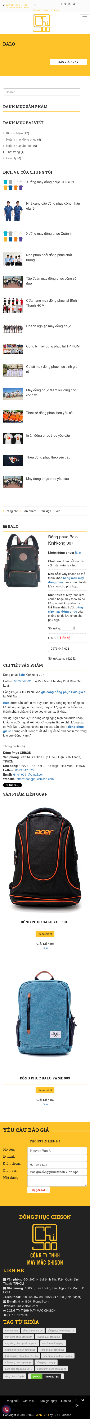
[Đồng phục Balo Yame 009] (45, 1016)
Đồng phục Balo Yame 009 (45, 1078)
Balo (57, 511)
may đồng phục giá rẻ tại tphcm (21, 1343)
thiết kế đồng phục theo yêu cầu (21, 1355)
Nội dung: (11, 1177)
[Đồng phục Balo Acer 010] (45, 859)
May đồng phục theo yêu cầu (47, 478)
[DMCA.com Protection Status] (46, 1376)
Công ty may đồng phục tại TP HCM (53, 346)
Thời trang (13, 152)
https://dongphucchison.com (35, 779)
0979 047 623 (60, 648)
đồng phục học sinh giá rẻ (61, 1330)
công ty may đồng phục (52, 1349)
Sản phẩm (29, 511)
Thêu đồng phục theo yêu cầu (48, 457)
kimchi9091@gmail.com (28, 774)
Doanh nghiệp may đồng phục (48, 326)
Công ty (11, 158)
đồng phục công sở (32, 1330)
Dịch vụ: (10, 1170)
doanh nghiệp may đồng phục (20, 1349)
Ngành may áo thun (19, 145)
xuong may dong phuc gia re (51, 1368)
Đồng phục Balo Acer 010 (45, 922)
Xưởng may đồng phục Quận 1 (49, 233)
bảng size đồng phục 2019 (18, 1368)
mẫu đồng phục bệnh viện (18, 1362)
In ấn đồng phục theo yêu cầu (48, 435)
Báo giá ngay (68, 61)
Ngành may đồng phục (21, 139)
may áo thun (11, 1330)
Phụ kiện (45, 511)
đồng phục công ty (46, 1362)
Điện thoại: (12, 1163)
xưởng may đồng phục (48, 1336)
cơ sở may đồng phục (53, 1343)
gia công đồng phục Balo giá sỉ (63, 692)
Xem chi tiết (45, 934)
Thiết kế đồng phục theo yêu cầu (50, 412)
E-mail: (9, 1156)
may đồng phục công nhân (18, 1336)
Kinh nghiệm (14, 133)
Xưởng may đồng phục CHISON (50, 181)
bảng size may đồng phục (65, 609)
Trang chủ (11, 511)
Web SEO (42, 1415)
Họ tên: (9, 1149)
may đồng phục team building (57, 1355)
